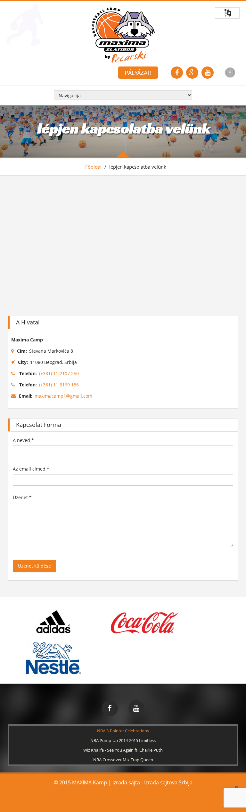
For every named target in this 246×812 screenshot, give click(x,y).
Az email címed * (31, 469)
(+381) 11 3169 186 (59, 385)
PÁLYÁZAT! (138, 72)
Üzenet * (22, 497)
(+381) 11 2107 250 (59, 373)
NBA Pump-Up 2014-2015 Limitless (123, 740)
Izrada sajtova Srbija (168, 782)
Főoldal (93, 166)
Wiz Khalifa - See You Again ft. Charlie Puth (123, 750)
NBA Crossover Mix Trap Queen (123, 760)
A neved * (23, 440)
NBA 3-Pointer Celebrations (123, 731)
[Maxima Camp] (123, 35)
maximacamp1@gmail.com (63, 396)
